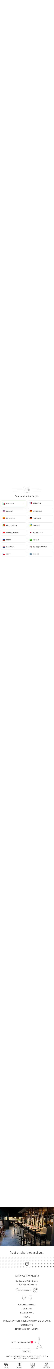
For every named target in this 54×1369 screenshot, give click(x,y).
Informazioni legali (27, 1329)
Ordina (6, 1367)
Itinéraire (46, 1367)
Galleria (27, 1308)
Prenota (19, 1367)
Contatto (27, 1325)
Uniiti (28, 1352)
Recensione (27, 1312)
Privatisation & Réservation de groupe (27, 1321)
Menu (27, 1316)
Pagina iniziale (27, 1304)
